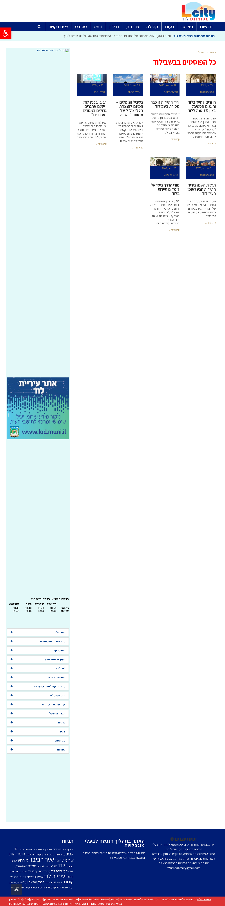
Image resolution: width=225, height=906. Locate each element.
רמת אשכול (68, 887)
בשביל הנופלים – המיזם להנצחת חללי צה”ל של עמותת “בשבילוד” (128, 108)
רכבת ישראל (36, 882)
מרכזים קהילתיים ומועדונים (49, 686)
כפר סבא (20, 903)
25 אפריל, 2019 (132, 85)
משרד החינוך (42, 871)
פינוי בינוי (22, 877)
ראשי (213, 52)
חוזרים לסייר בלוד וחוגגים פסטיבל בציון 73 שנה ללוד (202, 106)
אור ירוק (57, 849)
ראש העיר (56, 882)
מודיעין (114, 899)
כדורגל (70, 866)
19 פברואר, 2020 (167, 85)
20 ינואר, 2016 (169, 168)
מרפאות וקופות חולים (52, 641)
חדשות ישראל (34, 903)
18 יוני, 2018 (97, 85)
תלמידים (24, 887)
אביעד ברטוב (171, 91)
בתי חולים (59, 632)
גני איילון (60, 854)
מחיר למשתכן (43, 866)
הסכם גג (30, 854)
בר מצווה (30, 849)
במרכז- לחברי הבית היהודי (90, 903)
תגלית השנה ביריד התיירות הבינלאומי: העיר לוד (201, 189)
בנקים (61, 722)
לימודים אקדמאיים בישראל (57, 903)
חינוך (58, 860)
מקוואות (60, 740)
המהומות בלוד (41, 854)
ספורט (69, 877)
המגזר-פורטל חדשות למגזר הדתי (137, 899)
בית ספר (39, 849)
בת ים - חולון (36, 899)
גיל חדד (21, 849)
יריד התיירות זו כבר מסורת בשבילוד (165, 104)
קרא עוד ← (210, 143)
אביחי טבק (99, 91)
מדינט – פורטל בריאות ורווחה (94, 899)
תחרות (38, 887)
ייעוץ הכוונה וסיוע (55, 659)
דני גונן (52, 854)
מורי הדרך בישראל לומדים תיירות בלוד (165, 189)
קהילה (13, 877)
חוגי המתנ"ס (57, 695)
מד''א (54, 866)
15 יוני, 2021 (206, 85)
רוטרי (47, 882)
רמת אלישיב (15, 882)
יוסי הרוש (24, 860)
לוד (61, 865)
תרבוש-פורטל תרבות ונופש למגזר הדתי (176, 899)
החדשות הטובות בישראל (65, 899)
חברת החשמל (57, 713)
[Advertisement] (38, 215)
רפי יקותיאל (54, 887)
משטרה (30, 865)
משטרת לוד (58, 871)
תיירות (31, 887)
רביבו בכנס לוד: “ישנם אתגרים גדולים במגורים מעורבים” (95, 108)
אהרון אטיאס (68, 849)
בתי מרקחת (58, 650)
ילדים (14, 860)
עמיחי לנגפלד (35, 877)
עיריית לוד (54, 876)
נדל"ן (12, 903)
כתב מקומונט (207, 91)
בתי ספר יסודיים (56, 677)
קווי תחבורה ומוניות (53, 704)
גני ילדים (59, 668)
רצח (45, 887)
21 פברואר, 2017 (204, 168)
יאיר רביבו (42, 859)
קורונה (68, 882)
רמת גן (47, 899)
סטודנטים (21, 871)
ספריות (61, 749)
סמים (12, 871)
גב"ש (26, 899)
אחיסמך (48, 849)
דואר (62, 731)
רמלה (24, 882)
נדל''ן (31, 871)
